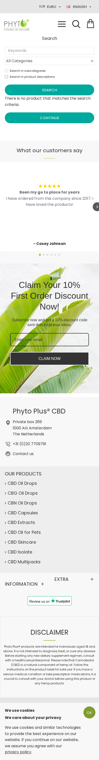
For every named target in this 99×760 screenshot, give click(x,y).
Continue (49, 117)
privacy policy (18, 752)
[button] (40, 255)
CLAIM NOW (49, 359)
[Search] (76, 24)
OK (89, 712)
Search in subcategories (28, 71)
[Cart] (90, 24)
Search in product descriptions (32, 77)
